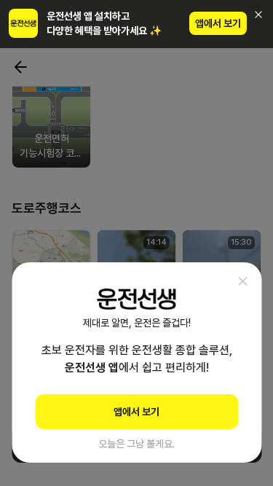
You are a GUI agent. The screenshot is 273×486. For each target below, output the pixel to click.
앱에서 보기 (218, 23)
